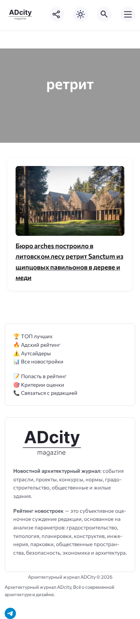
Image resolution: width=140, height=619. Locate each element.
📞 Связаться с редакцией (45, 392)
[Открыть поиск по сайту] (104, 14)
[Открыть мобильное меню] (128, 14)
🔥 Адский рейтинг (36, 344)
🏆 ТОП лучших (32, 336)
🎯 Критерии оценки (38, 384)
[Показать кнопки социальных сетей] (56, 14)
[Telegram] (10, 613)
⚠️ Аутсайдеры (32, 353)
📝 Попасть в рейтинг (39, 376)
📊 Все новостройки (38, 361)
